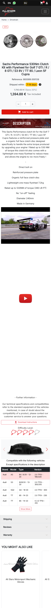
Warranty (7, 535)
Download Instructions (25, 422)
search (4, 3)
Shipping (7, 519)
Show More (25, 509)
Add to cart (25, 112)
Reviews (7, 527)
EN (9, 3)
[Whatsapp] (14, 3)
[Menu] (45, 11)
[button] (18, 103)
